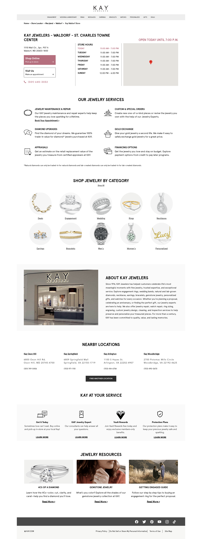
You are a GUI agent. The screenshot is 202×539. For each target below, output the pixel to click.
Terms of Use (155, 531)
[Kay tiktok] (174, 521)
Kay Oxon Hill (30, 354)
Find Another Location (101, 379)
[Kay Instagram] (167, 521)
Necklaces (92, 17)
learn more (42, 437)
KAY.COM (29, 531)
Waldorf (59, 23)
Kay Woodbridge (151, 354)
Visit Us (34, 72)
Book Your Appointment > (47, 120)
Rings (82, 17)
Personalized (135, 17)
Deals (153, 17)
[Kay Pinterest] (151, 521)
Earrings (102, 17)
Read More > (48, 501)
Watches (123, 17)
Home (26, 23)
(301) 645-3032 (38, 82)
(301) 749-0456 (30, 369)
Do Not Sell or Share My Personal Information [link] (128, 531)
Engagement (51, 17)
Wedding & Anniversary (68, 17)
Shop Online (32, 60)
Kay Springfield (71, 354)
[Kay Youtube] (159, 521)
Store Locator (37, 23)
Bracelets (113, 17)
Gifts (145, 17)
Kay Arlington (110, 354)
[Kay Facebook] (136, 521)
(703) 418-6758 (110, 369)
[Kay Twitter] (144, 521)
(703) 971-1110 (70, 369)
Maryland (49, 23)
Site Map (168, 531)
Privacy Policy (101, 531)
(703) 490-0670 (150, 369)
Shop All (101, 185)
